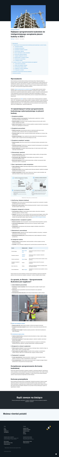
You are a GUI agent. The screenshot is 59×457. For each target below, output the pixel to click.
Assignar (25, 269)
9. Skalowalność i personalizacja (19, 58)
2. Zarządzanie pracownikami (19, 48)
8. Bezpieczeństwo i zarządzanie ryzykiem (21, 57)
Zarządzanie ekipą (25, 428)
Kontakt (5, 429)
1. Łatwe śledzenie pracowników (19, 63)
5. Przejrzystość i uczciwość (19, 69)
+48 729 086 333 (6, 432)
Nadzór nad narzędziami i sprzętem (18, 323)
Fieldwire (23, 254)
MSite (23, 250)
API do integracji (6, 441)
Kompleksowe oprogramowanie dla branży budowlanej (22, 71)
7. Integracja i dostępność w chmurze (20, 55)
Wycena (24, 432)
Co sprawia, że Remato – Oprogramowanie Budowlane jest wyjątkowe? (25, 62)
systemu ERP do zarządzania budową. (39, 217)
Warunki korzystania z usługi (8, 442)
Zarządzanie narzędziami (26, 429)
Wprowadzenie (15, 43)
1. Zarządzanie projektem (18, 46)
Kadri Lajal (12, 38)
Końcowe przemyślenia (17, 73)
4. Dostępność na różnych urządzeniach (21, 68)
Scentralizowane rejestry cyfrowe (18, 334)
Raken (23, 259)
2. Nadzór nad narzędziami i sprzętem (20, 65)
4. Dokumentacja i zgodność (19, 51)
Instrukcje (24, 433)
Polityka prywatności (7, 444)
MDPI (22, 98)
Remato (23, 256)
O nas (5, 428)
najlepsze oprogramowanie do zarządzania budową (23, 89)
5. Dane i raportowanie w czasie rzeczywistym (22, 52)
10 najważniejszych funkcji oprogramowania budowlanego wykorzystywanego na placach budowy (29, 44)
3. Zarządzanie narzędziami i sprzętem (20, 49)
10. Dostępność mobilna (18, 60)
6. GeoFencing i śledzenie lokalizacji (20, 54)
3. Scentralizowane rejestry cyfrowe (20, 66)
